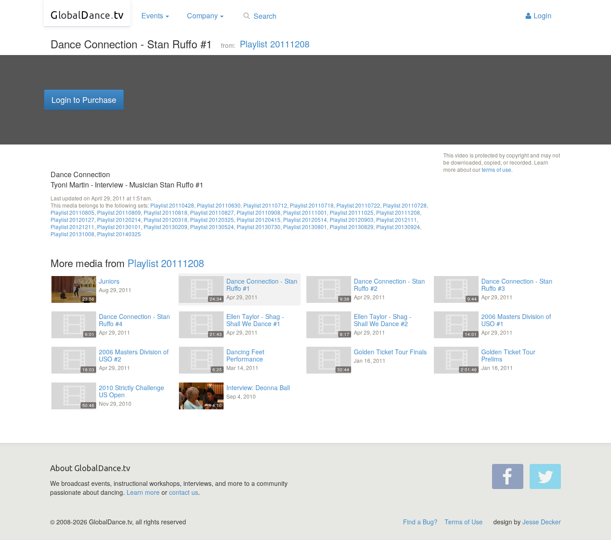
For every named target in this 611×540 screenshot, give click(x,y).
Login (543, 15)
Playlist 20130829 (351, 226)
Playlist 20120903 (351, 219)
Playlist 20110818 (165, 212)
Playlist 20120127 (72, 219)
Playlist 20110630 (219, 205)
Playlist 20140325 (119, 234)
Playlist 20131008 (72, 234)
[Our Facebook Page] (507, 476)
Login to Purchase (83, 99)
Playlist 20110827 (212, 212)
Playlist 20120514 (305, 219)
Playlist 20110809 (119, 212)
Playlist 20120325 (212, 219)
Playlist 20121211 (72, 226)
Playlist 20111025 (351, 212)
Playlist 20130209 (165, 226)
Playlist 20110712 (265, 205)
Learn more (143, 492)
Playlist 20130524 (212, 226)
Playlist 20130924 (398, 226)
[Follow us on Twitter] (545, 476)
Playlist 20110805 (72, 212)
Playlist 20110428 (172, 205)
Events (152, 15)
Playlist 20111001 (305, 212)
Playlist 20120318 (165, 219)
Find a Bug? (420, 521)
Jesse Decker (541, 521)
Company (202, 15)
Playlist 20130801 (305, 226)
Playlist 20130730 (258, 226)
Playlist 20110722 (358, 205)
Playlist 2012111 (396, 219)
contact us (183, 492)
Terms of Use (464, 521)
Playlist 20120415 (258, 219)
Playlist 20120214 (119, 219)
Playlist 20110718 (312, 205)
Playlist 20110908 (258, 212)
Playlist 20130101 (119, 226)
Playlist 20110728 (405, 205)
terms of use (496, 169)
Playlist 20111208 (275, 43)
